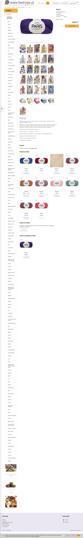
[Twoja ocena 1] (63, 13)
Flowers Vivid (10, 150)
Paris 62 (72, 191)
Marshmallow (10, 123)
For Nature (10, 68)
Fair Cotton (10, 74)
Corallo (9, 418)
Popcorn (9, 452)
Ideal (9, 203)
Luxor (9, 200)
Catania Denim (11, 162)
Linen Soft (10, 62)
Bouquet (9, 269)
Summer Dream (11, 275)
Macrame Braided (11, 175)
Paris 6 (41, 213)
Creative (9, 449)
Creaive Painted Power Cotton (11, 425)
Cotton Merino (11, 59)
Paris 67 (57, 168)
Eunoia (9, 307)
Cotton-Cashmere (11, 65)
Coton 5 (9, 56)
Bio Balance (10, 86)
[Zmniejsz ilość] (62, 26)
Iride (9, 244)
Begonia (9, 30)
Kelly (9, 390)
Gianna (9, 335)
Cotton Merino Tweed (11, 185)
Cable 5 (9, 156)
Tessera (9, 455)
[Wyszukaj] (47, 3)
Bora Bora (10, 80)
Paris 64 (41, 191)
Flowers (9, 83)
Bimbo (9, 412)
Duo (9, 378)
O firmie (3, 519)
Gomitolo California (12, 437)
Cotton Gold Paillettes (10, 406)
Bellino (9, 375)
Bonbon (9, 212)
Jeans (9, 27)
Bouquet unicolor (11, 272)
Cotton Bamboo (11, 42)
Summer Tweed (11, 232)
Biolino (9, 144)
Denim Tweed (10, 241)
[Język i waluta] (74, 3)
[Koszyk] (64, 3)
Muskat (9, 101)
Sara (9, 181)
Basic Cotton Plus (11, 253)
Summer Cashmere (12, 458)
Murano (9, 384)
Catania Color (10, 128)
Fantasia (9, 256)
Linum (9, 191)
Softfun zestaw (11, 153)
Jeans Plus (10, 77)
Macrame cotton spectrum (11, 169)
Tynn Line (10, 370)
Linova (9, 89)
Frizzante (10, 434)
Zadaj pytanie (23, 230)
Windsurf (10, 147)
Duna (9, 381)
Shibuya (9, 396)
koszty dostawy (8, 530)
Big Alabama (10, 53)
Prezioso (10, 440)
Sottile (9, 292)
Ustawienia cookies (6, 525)
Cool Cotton (10, 247)
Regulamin (4, 521)
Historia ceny (59, 19)
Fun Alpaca (10, 316)
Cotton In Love (11, 197)
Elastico (9, 301)
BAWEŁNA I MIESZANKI (9, 18)
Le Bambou (10, 313)
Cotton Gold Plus (11, 71)
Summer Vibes (11, 235)
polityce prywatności (35, 536)
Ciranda (9, 266)
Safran (9, 95)
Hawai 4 (9, 107)
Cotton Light (10, 117)
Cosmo (9, 402)
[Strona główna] (19, 3)
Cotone (9, 238)
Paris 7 (41, 168)
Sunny (9, 250)
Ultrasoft (9, 139)
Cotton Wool (10, 341)
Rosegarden (10, 165)
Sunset (9, 263)
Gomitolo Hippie (11, 352)
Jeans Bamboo (11, 172)
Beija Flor (10, 295)
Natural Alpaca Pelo (12, 206)
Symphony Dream (11, 298)
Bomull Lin (10, 104)
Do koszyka (26, 173)
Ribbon (9, 178)
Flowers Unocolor (11, 194)
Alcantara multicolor (12, 415)
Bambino (9, 373)
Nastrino (9, 304)
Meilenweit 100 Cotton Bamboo (11, 260)
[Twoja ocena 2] (64, 13)
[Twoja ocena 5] (67, 13)
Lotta (9, 361)
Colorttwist (10, 209)
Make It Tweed (11, 421)
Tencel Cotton (11, 92)
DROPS (62, 15)
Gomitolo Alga (11, 446)
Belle (9, 120)
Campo (9, 443)
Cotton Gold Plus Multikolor (11, 113)
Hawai (9, 24)
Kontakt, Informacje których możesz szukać (7, 523)
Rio (8, 51)
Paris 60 (26, 213)
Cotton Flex (10, 142)
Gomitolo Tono (11, 387)
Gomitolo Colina (11, 221)
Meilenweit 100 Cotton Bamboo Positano (11, 288)
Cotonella (10, 278)
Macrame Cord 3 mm (11, 132)
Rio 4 (9, 110)
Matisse (9, 332)
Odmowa (73, 535)
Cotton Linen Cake (11, 428)
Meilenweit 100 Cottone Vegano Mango (11, 366)
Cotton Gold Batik (11, 39)
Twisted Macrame (11, 136)
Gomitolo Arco (11, 284)
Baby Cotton (10, 159)
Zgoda (78, 535)
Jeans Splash (10, 218)
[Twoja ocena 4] (66, 13)
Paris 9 (26, 168)
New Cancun (10, 33)
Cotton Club (10, 227)
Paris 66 (72, 168)
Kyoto (9, 409)
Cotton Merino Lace (12, 323)
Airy (8, 326)
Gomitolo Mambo (11, 349)
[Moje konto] (56, 3)
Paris (9, 98)
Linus (9, 358)
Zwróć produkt (5, 526)
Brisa (9, 21)
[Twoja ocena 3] (65, 13)
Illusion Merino (11, 393)
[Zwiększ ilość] (57, 26)
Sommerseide (11, 188)
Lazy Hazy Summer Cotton (12, 320)
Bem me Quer (10, 431)
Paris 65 (26, 191)
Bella (9, 45)
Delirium (9, 461)
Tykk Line (10, 355)
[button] (36, 26)
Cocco (9, 215)
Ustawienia (68, 535)
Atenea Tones (11, 329)
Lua (8, 310)
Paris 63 (57, 191)
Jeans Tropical (11, 126)
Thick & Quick (10, 48)
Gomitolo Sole (11, 224)
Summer (9, 347)
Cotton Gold (10, 36)
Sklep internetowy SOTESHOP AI (75, 530)
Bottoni (9, 344)
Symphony (10, 230)
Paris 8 (26, 252)
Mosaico (9, 281)
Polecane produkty (24, 151)
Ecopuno (9, 399)
